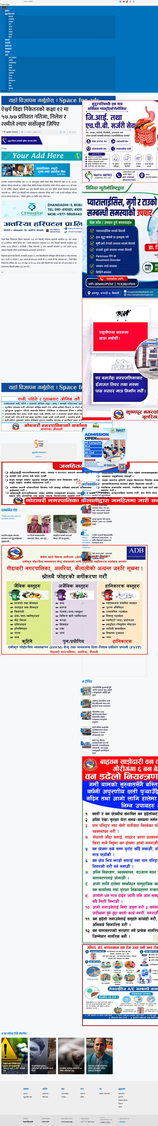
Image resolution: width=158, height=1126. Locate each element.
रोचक (10, 75)
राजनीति (7, 42)
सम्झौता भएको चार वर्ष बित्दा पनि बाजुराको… (62, 537)
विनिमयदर (12, 80)
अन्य (6, 54)
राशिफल (11, 73)
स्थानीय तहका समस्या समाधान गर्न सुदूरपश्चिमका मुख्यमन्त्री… (11, 538)
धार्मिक (11, 60)
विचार (10, 78)
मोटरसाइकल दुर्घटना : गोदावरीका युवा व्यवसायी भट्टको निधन (42, 1068)
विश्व (10, 83)
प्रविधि (10, 68)
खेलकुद (7, 51)
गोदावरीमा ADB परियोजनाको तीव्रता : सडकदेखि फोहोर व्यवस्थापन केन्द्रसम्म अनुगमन (100, 717)
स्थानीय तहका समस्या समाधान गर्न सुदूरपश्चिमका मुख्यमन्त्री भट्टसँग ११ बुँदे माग (102, 495)
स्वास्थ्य (11, 88)
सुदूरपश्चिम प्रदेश (10, 13)
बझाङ (10, 29)
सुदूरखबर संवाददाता (12, 132)
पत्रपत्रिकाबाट (12, 63)
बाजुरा (10, 34)
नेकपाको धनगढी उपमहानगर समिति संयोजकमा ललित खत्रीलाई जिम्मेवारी (97, 1068)
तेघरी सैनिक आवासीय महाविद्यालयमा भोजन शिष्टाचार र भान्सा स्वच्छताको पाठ (100, 731)
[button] (3, 91)
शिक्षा (10, 86)
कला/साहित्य (12, 57)
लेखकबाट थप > (39, 457)
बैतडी (10, 37)
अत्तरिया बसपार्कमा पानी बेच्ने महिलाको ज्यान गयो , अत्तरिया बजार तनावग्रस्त (101, 703)
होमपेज (7, 10)
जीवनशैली (8, 48)
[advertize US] (58, 104)
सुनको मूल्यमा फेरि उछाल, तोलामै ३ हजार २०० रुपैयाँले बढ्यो (102, 522)
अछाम (10, 27)
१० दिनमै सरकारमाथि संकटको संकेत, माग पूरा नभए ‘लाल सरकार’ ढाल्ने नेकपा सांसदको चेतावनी (101, 509)
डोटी (10, 24)
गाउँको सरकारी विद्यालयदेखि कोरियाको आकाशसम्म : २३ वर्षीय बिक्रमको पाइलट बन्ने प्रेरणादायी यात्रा (102, 539)
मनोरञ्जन (8, 45)
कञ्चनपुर (11, 19)
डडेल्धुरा (11, 21)
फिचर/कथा (12, 70)
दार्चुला (11, 32)
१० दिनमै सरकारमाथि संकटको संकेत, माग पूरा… (37, 537)
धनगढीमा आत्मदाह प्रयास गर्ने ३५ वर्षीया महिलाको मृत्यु (71, 1069)
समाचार (7, 39)
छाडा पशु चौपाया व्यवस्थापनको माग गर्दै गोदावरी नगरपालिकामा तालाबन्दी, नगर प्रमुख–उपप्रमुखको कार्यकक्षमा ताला (100, 747)
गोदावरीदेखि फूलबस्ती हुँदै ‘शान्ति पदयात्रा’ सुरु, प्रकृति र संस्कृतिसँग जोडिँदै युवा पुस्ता (102, 691)
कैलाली (11, 16)
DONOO (122, 1122)
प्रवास (10, 65)
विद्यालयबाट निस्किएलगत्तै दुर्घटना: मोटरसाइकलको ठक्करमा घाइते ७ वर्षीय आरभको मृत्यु (14, 1067)
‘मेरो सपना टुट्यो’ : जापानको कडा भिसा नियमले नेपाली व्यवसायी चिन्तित (102, 556)
